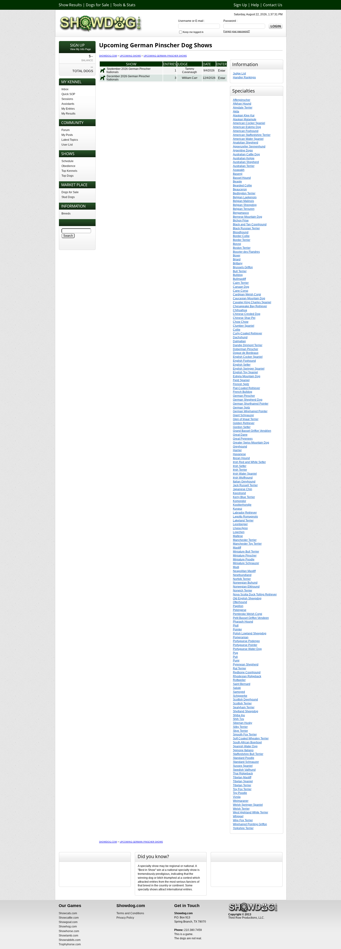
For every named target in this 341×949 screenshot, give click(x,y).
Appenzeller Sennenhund (249, 146)
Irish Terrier (240, 469)
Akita (236, 111)
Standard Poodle (243, 758)
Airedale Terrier (242, 107)
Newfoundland (242, 575)
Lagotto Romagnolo (245, 516)
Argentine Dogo (243, 150)
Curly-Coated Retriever (247, 333)
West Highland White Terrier (250, 812)
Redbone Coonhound (247, 672)
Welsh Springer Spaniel (248, 804)
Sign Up (240, 4)
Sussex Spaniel (243, 765)
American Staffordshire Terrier (251, 135)
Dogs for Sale (97, 4)
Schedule (67, 161)
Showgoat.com (68, 922)
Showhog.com (68, 926)
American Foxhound (245, 131)
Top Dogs (67, 175)
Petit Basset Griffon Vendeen (251, 618)
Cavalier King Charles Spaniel (252, 302)
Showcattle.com (69, 917)
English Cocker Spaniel (248, 356)
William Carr (189, 78)
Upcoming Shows (130, 55)
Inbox (64, 89)
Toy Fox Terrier (242, 789)
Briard (237, 259)
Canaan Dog (241, 286)
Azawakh (238, 170)
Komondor (239, 501)
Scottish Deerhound (245, 699)
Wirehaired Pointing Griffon (250, 824)
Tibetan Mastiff (242, 777)
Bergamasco (241, 212)
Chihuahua (240, 310)
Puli (235, 656)
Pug (235, 653)
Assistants (67, 103)
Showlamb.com (68, 935)
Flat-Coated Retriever (246, 388)
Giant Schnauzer (243, 415)
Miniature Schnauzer (246, 563)
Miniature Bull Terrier (246, 551)
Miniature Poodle (243, 559)
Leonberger (240, 524)
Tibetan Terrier (242, 785)
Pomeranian (240, 637)
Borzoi (237, 244)
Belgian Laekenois (245, 197)
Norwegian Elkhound (246, 586)
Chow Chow (240, 321)
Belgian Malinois (243, 201)
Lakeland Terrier (243, 520)
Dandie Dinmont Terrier (247, 345)
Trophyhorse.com (70, 944)
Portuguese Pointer (245, 645)
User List (67, 144)
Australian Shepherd (246, 162)
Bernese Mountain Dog (247, 216)
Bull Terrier (240, 271)
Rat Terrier (239, 668)
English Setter (242, 364)
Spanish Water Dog (245, 746)
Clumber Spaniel (243, 325)
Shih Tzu (238, 719)
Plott (235, 625)
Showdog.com (108, 55)
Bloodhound (240, 232)
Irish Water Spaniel (245, 473)
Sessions (67, 99)
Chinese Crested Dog (246, 314)
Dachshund (240, 337)
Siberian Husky (242, 723)
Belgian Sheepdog (245, 205)
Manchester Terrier (245, 540)
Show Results (70, 4)
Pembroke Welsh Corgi (247, 614)
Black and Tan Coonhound (250, 224)
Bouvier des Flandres (246, 251)
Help (255, 4)
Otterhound (240, 602)
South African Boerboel (247, 742)
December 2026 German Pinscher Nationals (128, 78)
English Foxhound (244, 360)
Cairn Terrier (241, 282)
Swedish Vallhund (244, 769)
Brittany (237, 263)
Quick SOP (68, 94)
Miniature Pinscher (245, 555)
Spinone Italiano (243, 750)
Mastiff (237, 547)
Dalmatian (239, 341)
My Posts (67, 135)
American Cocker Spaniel (249, 123)
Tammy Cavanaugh (189, 70)
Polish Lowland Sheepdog (249, 633)
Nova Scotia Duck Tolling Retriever (255, 594)
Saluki (237, 688)
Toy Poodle (240, 793)
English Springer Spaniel (248, 368)
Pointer (237, 629)
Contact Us (272, 4)
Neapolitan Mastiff (244, 571)
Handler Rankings (244, 77)
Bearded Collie (242, 185)
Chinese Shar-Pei (244, 318)
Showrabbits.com (69, 940)
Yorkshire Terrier (243, 828)
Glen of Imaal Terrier (245, 419)
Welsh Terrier (241, 808)
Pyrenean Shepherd (245, 664)
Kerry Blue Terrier (244, 497)
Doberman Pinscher (245, 349)
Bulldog (238, 275)
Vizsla (237, 797)
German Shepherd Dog (247, 399)
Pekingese (239, 610)
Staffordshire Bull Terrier (248, 754)
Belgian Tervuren (243, 209)
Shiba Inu (239, 715)
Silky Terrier (240, 727)
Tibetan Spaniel (243, 781)
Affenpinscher (241, 100)
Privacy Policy (125, 917)
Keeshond (239, 493)
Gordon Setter (242, 427)
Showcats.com (68, 913)
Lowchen (238, 532)
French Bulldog (242, 391)
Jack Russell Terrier (245, 485)
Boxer (236, 255)
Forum (65, 130)
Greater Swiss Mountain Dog (251, 442)
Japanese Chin (242, 489)
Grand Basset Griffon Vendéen (252, 430)
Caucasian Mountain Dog (249, 298)
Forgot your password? (236, 31)
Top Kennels (69, 171)
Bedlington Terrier (244, 193)
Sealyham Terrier (243, 707)
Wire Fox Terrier (243, 820)
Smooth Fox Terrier (245, 734)
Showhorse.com (69, 931)
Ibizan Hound (241, 458)
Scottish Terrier (242, 703)
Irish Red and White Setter (249, 462)
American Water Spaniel (248, 139)
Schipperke (240, 695)
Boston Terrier (242, 247)
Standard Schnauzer (246, 762)
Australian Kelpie (243, 158)
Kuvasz (237, 508)
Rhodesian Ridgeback (247, 676)
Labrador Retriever (245, 512)
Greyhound (240, 446)
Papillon (238, 606)
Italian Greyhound (244, 481)
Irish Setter (239, 466)
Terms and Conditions (130, 913)
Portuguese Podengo (246, 641)
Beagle (237, 181)
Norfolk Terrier (242, 579)
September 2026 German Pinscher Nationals (128, 70)
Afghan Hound (242, 103)
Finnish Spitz (241, 384)
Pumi (236, 660)
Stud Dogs (68, 197)
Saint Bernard (241, 684)
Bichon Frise (241, 220)
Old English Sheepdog (247, 598)
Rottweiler (239, 680)
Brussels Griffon (243, 267)
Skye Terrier (240, 730)
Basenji (237, 174)
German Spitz (241, 407)
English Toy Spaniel (245, 372)
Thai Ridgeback (243, 773)
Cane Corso (240, 290)
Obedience (68, 166)
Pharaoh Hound (243, 621)
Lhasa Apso (240, 528)
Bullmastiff (239, 279)
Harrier (237, 450)
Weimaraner (240, 800)
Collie (236, 329)
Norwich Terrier (242, 590)
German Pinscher (244, 395)
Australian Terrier (243, 166)
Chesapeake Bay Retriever (250, 306)
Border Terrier (241, 240)
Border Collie (241, 236)
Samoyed (239, 691)
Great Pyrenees (243, 438)
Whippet (238, 816)
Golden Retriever (243, 423)
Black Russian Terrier (246, 228)
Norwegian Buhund (245, 582)
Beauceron (240, 189)
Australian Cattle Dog (246, 154)
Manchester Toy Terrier (247, 543)
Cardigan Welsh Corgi (247, 294)
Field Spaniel (241, 380)
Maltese (238, 536)
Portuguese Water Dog (247, 649)
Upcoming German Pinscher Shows (165, 55)
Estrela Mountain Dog (246, 376)
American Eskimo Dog (247, 127)
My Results (68, 113)
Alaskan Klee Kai (243, 115)
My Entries (68, 108)
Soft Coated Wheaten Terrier (251, 738)
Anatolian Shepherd (245, 142)
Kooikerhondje (242, 504)
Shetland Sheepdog (245, 711)
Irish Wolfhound (243, 477)
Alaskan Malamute (244, 119)
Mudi (236, 567)
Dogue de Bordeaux (245, 353)
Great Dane (240, 434)
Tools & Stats (124, 4)
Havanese (239, 454)
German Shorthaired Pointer (250, 403)
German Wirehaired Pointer (250, 411)
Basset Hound (242, 177)
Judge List (239, 73)
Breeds (66, 213)
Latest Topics (69, 139)
